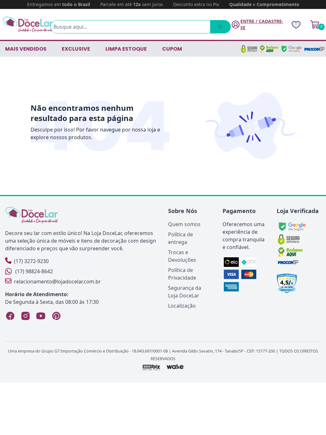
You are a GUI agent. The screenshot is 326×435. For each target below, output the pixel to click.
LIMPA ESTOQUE (126, 49)
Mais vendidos (25, 49)
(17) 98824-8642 (34, 271)
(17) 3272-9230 (31, 261)
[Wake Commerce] (175, 367)
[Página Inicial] (28, 24)
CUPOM (172, 49)
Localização (182, 305)
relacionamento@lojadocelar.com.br (57, 281)
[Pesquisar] (220, 26)
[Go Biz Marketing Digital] (151, 367)
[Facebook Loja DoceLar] (10, 316)
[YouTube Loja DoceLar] (41, 316)
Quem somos (184, 224)
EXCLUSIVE (76, 49)
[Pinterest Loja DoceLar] (56, 316)
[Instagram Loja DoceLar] (25, 316)
